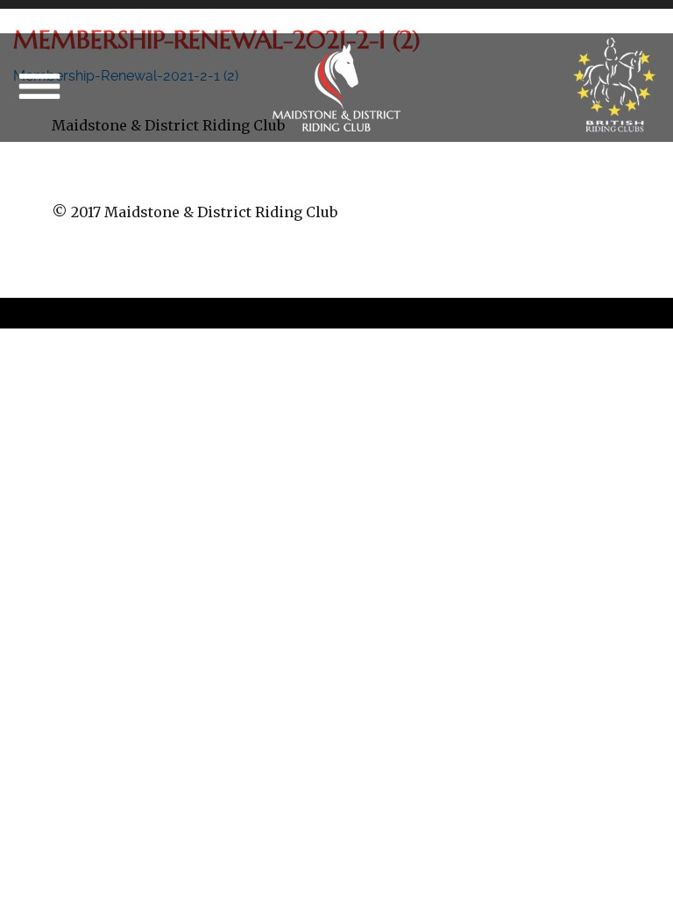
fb (285, 180)
